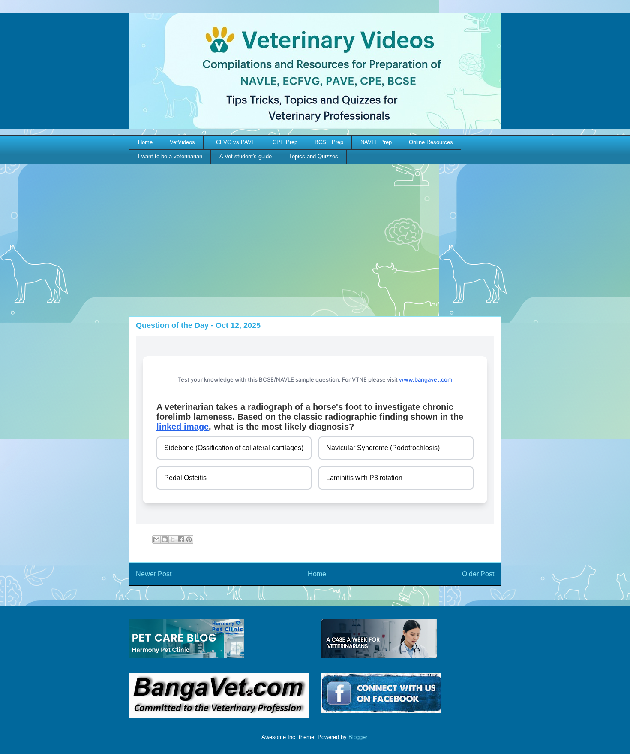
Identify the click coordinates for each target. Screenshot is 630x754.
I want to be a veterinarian (170, 156)
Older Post (478, 574)
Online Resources (431, 142)
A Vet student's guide (245, 156)
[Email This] (156, 539)
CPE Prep (285, 142)
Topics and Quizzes (313, 156)
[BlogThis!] (164, 539)
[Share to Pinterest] (189, 539)
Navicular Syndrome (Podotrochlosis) (383, 447)
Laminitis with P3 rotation (364, 477)
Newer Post (153, 574)
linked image (182, 426)
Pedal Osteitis (185, 477)
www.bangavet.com (425, 379)
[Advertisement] (315, 228)
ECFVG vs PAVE (233, 142)
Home (145, 142)
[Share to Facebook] (181, 539)
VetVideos (182, 142)
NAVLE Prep (376, 142)
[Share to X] (172, 539)
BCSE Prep (329, 142)
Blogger (357, 737)
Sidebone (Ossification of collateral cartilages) (233, 447)
